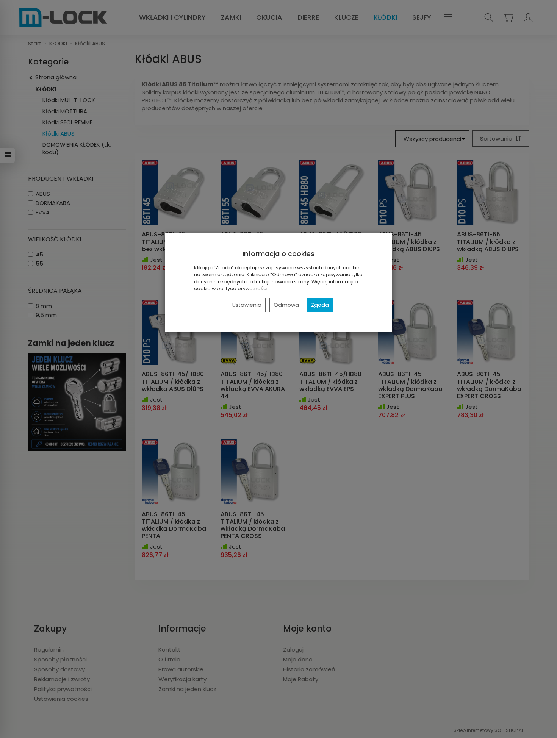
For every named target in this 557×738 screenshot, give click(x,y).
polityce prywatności (242, 288)
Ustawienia (246, 305)
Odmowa (286, 305)
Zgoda (320, 305)
